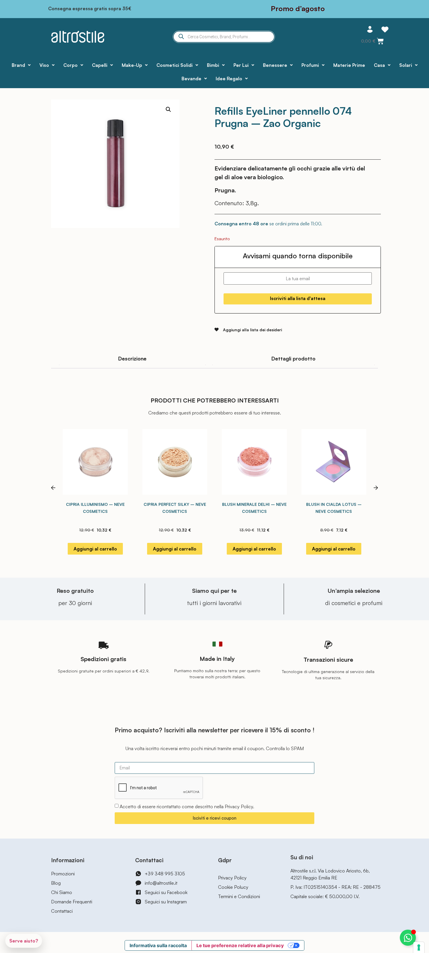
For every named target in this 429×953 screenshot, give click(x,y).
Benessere (275, 65)
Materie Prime (349, 65)
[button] (168, 109)
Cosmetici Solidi (174, 65)
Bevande (191, 78)
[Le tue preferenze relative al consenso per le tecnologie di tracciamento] (418, 947)
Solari (405, 65)
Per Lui (241, 65)
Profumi (310, 65)
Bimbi (213, 65)
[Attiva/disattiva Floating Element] (408, 938)
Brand (18, 65)
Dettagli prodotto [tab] (293, 358)
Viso (44, 65)
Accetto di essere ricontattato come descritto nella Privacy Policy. (187, 806)
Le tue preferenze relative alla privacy (240, 945)
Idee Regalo (229, 78)
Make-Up (132, 65)
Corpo (70, 65)
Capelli (99, 65)
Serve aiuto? (23, 941)
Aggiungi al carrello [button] (95, 549)
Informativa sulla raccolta (158, 945)
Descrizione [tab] (132, 358)
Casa (379, 65)
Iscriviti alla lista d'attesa (297, 298)
